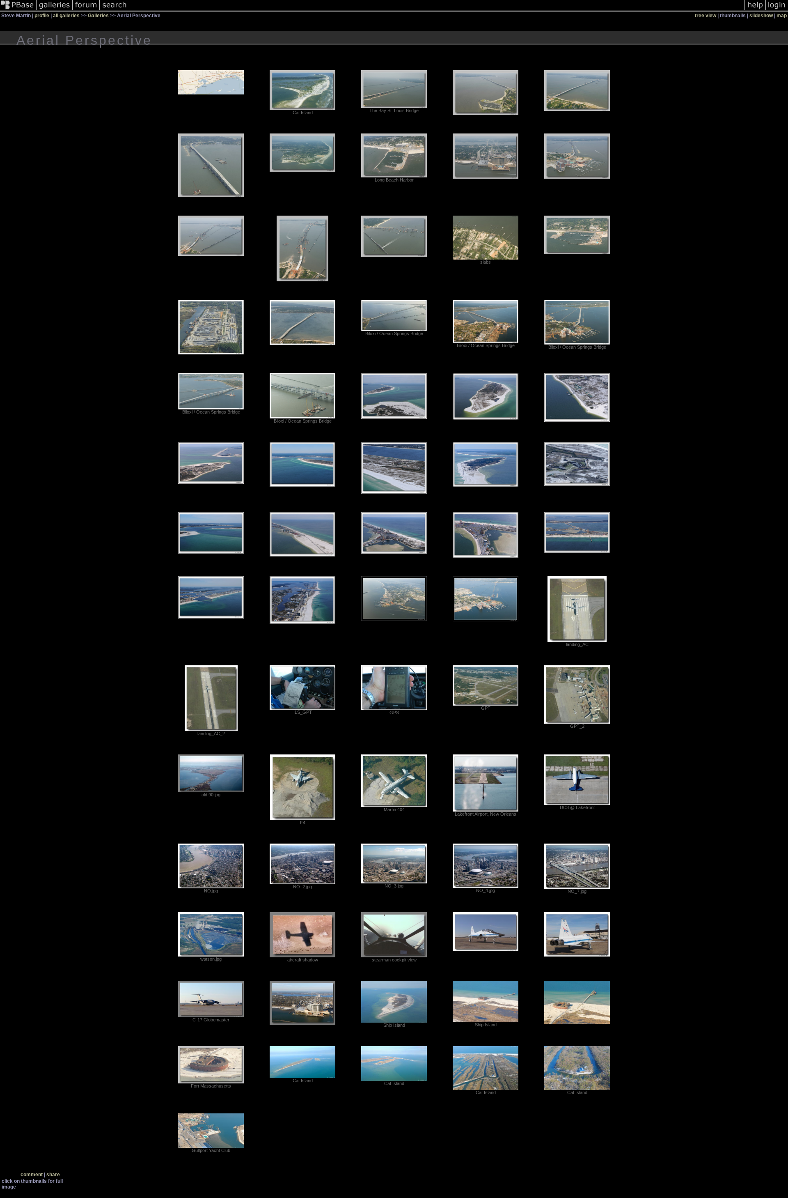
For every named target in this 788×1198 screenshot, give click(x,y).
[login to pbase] (777, 10)
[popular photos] (436, 10)
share (53, 1174)
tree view (705, 15)
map (782, 15)
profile (41, 15)
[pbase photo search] (114, 10)
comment (32, 1174)
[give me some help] (755, 10)
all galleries (66, 15)
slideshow (761, 15)
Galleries (98, 15)
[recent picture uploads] (55, 10)
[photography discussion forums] (86, 10)
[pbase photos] (18, 10)
